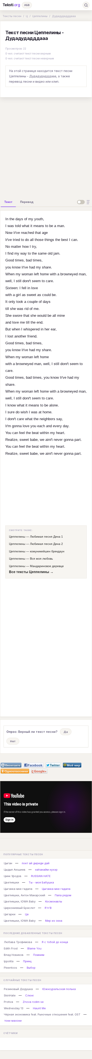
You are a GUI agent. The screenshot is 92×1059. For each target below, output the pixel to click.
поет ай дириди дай (35, 863)
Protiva (8, 1001)
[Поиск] (86, 5)
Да (66, 731)
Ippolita (8, 961)
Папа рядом (63, 895)
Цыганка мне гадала (18, 888)
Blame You (34, 948)
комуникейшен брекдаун (47, 551)
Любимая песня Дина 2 (46, 544)
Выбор (31, 967)
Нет (13, 741)
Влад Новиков (14, 954)
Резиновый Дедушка (18, 989)
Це (27, 914)
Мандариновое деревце (47, 566)
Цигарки (9, 914)
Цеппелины (39, 16)
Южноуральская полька (59, 989)
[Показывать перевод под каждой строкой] (84, 202)
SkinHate (10, 995)
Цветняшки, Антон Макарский (24, 895)
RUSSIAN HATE (40, 876)
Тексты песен (12, 16)
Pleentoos (10, 967)
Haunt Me (39, 1008)
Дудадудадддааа (64, 16)
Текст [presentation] (8, 202)
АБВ (27, 5)
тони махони (13, 1020)
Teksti (11, 5)
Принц (27, 961)
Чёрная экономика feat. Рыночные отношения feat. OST (42, 1014)
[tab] (8, 201)
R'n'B (48, 907)
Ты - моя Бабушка (41, 882)
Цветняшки (11, 882)
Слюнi (29, 995)
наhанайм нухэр (46, 869)
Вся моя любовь (41, 558)
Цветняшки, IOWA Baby (20, 901)
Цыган (8, 863)
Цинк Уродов (12, 876)
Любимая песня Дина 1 (46, 536)
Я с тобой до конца (55, 942)
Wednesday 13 (13, 1008)
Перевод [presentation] (26, 202)
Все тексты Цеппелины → (31, 572)
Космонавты (53, 901)
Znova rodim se (33, 1001)
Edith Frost (11, 948)
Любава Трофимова (18, 942)
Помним (38, 954)
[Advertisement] (46, 147)
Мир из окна (53, 920)
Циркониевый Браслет (19, 907)
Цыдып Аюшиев (14, 869)
